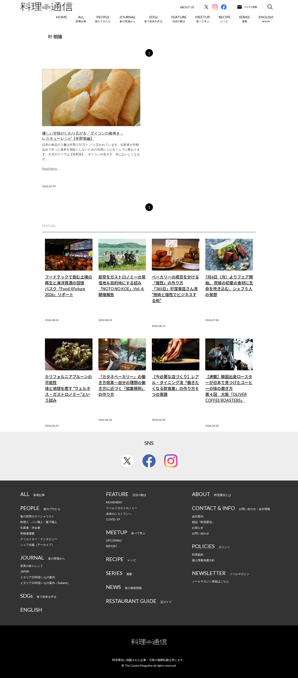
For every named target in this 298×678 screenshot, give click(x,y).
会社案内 (197, 516)
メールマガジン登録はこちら (210, 581)
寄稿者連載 (27, 533)
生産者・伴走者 (30, 527)
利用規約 (197, 554)
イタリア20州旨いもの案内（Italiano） (45, 583)
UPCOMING (114, 540)
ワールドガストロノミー (121, 508)
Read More (50, 168)
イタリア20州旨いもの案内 (37, 577)
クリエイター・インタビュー (38, 539)
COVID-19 (113, 519)
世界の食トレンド (31, 566)
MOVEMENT (114, 502)
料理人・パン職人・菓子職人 (38, 522)
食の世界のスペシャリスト (37, 516)
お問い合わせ (200, 533)
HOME (61, 17)
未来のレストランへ (119, 513)
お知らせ (197, 527)
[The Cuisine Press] (46, 6)
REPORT (111, 546)
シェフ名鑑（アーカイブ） (37, 544)
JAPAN (24, 571)
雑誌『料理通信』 (203, 522)
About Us (187, 7)
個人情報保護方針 (203, 560)
